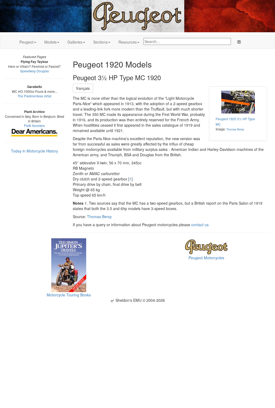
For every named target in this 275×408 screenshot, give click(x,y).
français (83, 88)
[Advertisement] (137, 340)
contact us (200, 224)
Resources (127, 42)
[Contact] (238, 42)
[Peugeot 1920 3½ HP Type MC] (238, 102)
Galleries (74, 42)
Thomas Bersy (235, 129)
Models (50, 42)
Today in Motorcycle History (34, 151)
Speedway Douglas (34, 71)
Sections (100, 42)
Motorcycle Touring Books (69, 294)
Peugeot (26, 42)
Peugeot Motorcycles (206, 257)
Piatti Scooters (34, 125)
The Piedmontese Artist (34, 96)
